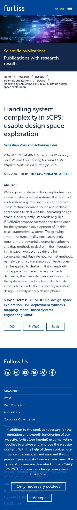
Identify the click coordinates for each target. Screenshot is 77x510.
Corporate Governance (19, 419)
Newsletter (11, 391)
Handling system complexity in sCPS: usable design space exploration (35, 85)
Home (7, 76)
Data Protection (14, 405)
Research (23, 76)
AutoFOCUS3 (39, 300)
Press (7, 398)
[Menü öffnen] (70, 8)
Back (55, 327)
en (62, 9)
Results (39, 76)
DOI (12, 327)
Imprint (41, 439)
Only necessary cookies (38, 486)
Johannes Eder (45, 145)
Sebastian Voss (15, 145)
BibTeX (34, 327)
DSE (26, 305)
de (56, 9)
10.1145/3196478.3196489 (51, 174)
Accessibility (12, 412)
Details (41, 80)
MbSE (28, 315)
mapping (11, 310)
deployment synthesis (48, 305)
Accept (39, 497)
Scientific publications (17, 80)
